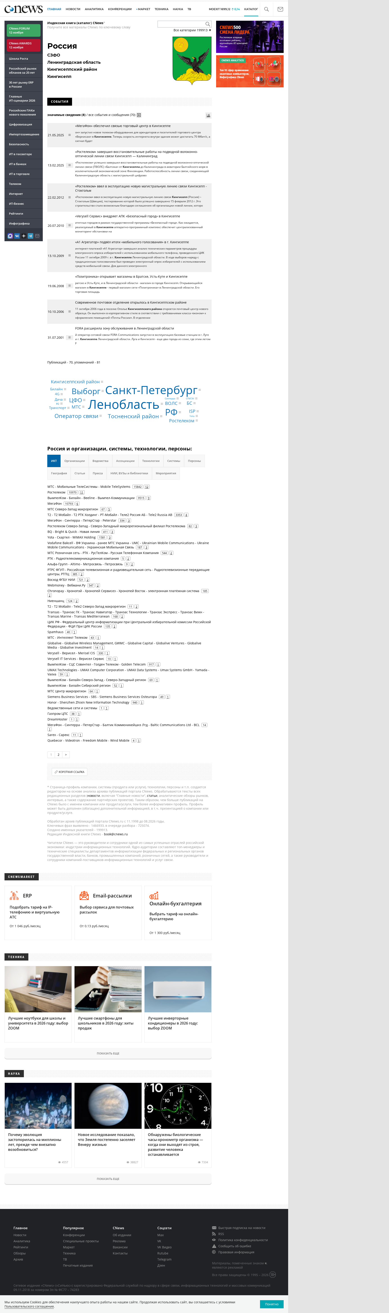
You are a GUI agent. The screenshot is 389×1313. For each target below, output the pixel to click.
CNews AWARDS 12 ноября (20, 45)
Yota (192, 416)
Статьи (80, 473)
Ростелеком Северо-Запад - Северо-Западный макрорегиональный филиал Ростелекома (116, 526)
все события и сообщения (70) (111, 115)
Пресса (98, 473)
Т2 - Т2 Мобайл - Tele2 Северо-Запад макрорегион (86, 606)
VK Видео (164, 1247)
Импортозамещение (24, 134)
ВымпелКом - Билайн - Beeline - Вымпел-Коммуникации (91, 498)
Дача (59, 399)
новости (93, 795)
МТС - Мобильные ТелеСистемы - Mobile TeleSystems (88, 486)
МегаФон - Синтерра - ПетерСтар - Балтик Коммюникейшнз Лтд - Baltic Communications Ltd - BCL (123, 725)
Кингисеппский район (75, 382)
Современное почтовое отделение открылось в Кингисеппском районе (131, 302)
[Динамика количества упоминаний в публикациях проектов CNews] (208, 115)
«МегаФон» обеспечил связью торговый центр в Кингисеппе (123, 126)
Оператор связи (76, 416)
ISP (192, 411)
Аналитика (94, 9)
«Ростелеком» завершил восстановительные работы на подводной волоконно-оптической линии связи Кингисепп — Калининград (136, 154)
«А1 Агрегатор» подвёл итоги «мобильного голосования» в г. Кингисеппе (132, 242)
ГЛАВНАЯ (54, 9)
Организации (74, 461)
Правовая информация (236, 1252)
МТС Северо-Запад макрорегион (72, 509)
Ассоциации (125, 461)
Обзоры (20, 1253)
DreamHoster (57, 719)
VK (159, 1241)
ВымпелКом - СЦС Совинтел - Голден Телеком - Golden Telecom (96, 664)
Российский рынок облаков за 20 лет (22, 70)
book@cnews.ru (116, 834)
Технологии (151, 461)
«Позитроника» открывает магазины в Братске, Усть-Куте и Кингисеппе (131, 276)
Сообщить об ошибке (234, 1246)
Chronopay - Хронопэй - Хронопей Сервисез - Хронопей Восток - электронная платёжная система (123, 591)
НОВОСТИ (73, 9)
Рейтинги (16, 213)
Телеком (15, 184)
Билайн (56, 389)
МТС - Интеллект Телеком (67, 637)
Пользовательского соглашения (29, 1306)
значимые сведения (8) (66, 115)
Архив (18, 1259)
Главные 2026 (22, 98)
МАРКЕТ (144, 9)
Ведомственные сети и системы (72, 708)
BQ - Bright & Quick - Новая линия (73, 531)
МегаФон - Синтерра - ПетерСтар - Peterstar (81, 520)
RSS (221, 1234)
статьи (152, 795)
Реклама (119, 1241)
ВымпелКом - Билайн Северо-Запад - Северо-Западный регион (96, 680)
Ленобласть (124, 403)
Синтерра (170, 398)
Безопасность (19, 144)
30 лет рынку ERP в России (21, 84)
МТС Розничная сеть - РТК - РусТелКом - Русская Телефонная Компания (103, 553)
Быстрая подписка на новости (241, 1228)
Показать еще (108, 1053)
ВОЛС (171, 403)
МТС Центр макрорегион (66, 691)
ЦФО (75, 400)
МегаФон (54, 503)
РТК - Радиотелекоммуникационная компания (83, 558)
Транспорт (57, 407)
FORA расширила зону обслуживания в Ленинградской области (124, 328)
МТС (76, 407)
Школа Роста (18, 59)
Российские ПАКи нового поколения (22, 112)
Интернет (16, 194)
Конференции (74, 1235)
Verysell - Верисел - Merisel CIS (71, 653)
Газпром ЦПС (57, 713)
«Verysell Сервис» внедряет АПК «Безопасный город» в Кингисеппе (127, 216)
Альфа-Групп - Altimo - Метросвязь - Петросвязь (85, 564)
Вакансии (120, 1247)
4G (57, 394)
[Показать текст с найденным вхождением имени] (139, 115)
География (59, 473)
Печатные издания (78, 1265)
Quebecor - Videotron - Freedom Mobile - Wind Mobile (88, 740)
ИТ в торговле (19, 174)
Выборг (86, 391)
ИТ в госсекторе (20, 154)
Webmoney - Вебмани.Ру (66, 585)
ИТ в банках (17, 164)
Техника (69, 1253)
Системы (173, 461)
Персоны (194, 461)
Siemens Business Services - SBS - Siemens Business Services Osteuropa (102, 697)
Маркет (69, 1247)
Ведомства (101, 461)
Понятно (271, 1304)
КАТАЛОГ (251, 9)
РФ (171, 412)
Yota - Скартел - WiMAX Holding (71, 537)
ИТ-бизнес (16, 204)
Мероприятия (166, 473)
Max (160, 1235)
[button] (266, 9)
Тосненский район (133, 416)
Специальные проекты (81, 1241)
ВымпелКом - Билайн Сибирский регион (79, 685)
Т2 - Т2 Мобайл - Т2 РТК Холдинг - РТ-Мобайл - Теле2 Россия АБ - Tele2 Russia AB (109, 515)
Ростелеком (181, 420)
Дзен (161, 1265)
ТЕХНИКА (161, 9)
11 (81, 492)
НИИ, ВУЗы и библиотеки (129, 473)
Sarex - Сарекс (58, 735)
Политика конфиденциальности (243, 1240)
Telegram (164, 1259)
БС (189, 403)
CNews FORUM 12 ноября (19, 30)
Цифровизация (20, 124)
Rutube (162, 1253)
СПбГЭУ (190, 398)
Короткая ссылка (71, 772)
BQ (57, 403)
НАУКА (178, 9)
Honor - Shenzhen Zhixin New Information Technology (88, 702)
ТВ (189, 9)
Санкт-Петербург (151, 390)
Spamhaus (55, 632)
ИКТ (54, 461)
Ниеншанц (55, 601)
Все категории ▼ (193, 30)
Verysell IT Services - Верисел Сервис (75, 658)
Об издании (122, 1235)
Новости (20, 1235)
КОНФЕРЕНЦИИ (120, 9)
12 (146, 486)
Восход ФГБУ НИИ (61, 579)
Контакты (120, 1253)
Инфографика (19, 223)
